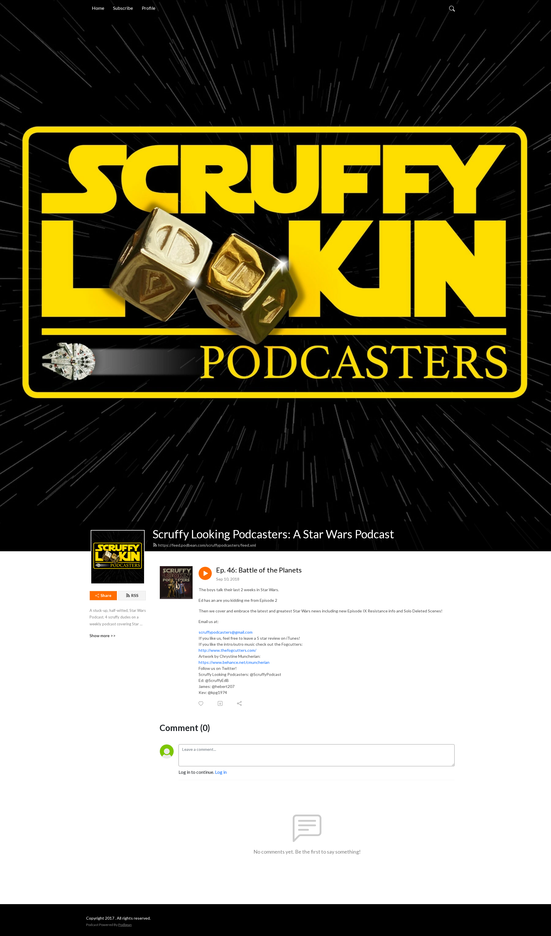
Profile (148, 8)
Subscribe (123, 8)
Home (98, 8)
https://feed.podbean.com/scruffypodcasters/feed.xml (207, 545)
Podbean (125, 925)
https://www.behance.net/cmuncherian (234, 662)
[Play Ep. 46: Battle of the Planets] (205, 573)
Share (105, 595)
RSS (134, 595)
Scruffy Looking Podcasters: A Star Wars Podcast (273, 534)
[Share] (239, 703)
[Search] (452, 8)
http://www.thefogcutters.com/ (227, 650)
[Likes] (201, 704)
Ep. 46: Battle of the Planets (259, 570)
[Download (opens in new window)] (220, 703)
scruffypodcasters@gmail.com (226, 632)
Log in (221, 772)
